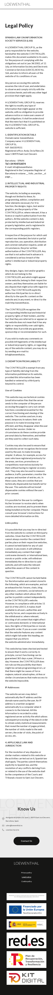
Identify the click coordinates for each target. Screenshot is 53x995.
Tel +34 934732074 (15, 163)
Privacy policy (26, 873)
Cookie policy (26, 881)
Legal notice (26, 877)
